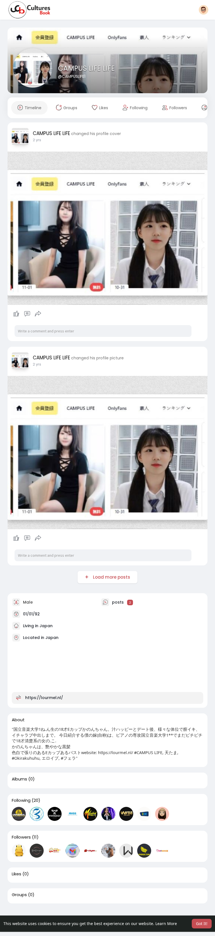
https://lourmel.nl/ (44, 697)
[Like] (27, 314)
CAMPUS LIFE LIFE (86, 68)
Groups (19, 894)
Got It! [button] (201, 923)
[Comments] (27, 314)
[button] (203, 10)
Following (21, 800)
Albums (19, 779)
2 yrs (37, 140)
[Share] (38, 314)
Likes (16, 874)
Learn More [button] (166, 923)
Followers (21, 837)
